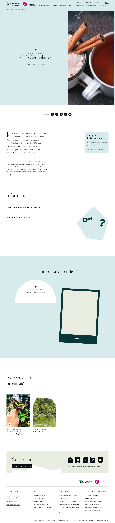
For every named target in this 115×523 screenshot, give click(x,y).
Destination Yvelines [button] (12, 491)
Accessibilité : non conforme (79, 520)
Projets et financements (39, 513)
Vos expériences (91, 6)
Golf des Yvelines (39, 432)
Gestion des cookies (64, 520)
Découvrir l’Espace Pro (39, 495)
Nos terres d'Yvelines (66, 6)
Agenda (55, 6)
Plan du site (92, 520)
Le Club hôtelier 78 (64, 498)
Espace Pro (79, 2)
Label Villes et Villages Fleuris (40, 504)
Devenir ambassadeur (38, 501)
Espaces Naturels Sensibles (92, 510)
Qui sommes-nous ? (11, 501)
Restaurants (14, 9)
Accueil (8, 9)
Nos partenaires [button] (64, 491)
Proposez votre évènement (40, 498)
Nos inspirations (79, 6)
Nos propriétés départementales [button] (95, 491)
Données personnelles (39, 520)
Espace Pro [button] (36, 491)
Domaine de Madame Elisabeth (93, 501)
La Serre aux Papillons (14, 434)
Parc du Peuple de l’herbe (92, 504)
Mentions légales (52, 520)
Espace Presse (87, 2)
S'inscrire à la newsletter (21, 466)
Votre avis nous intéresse (13, 504)
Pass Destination (104, 6)
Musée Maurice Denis (91, 498)
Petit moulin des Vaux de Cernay (93, 507)
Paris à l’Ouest (63, 513)
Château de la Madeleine (91, 495)
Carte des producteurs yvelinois (67, 501)
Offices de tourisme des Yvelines (68, 495)
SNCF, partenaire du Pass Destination (69, 504)
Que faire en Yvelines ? (44, 6)
